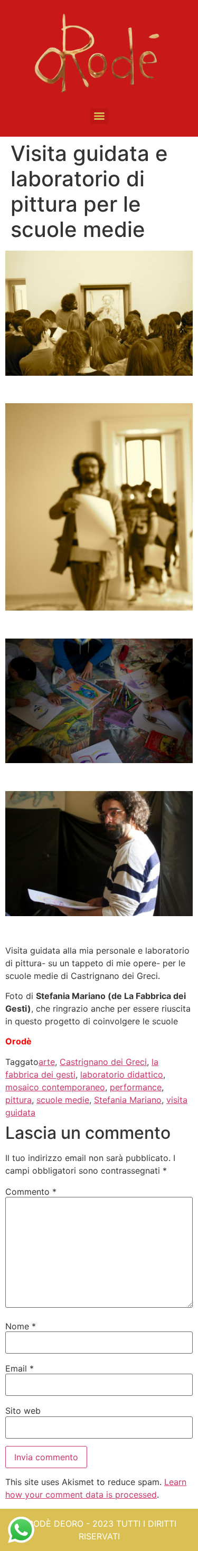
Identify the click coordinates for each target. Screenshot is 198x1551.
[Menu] (99, 116)
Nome (20, 1326)
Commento (30, 1191)
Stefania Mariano (128, 1100)
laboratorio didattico (121, 1074)
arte (47, 1062)
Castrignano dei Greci (103, 1062)
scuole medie (62, 1100)
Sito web (23, 1410)
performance (136, 1087)
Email (19, 1368)
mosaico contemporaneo (55, 1087)
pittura (18, 1100)
